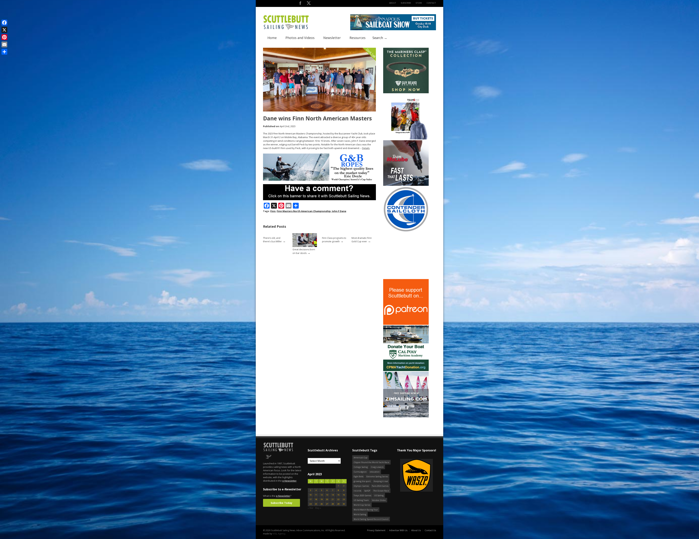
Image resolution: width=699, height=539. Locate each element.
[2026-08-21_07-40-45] (393, 29)
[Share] (4, 51)
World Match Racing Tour (366, 509)
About (392, 2)
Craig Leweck (377, 467)
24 (310, 504)
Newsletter (332, 38)
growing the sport (362, 481)
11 (316, 495)
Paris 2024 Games (380, 486)
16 (344, 495)
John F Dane (339, 211)
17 (310, 499)
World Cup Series (362, 504)
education (375, 471)
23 (344, 499)
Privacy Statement (376, 530)
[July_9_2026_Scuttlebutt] (406, 370)
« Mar (310, 507)
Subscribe (406, 2)
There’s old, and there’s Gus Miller (272, 239)
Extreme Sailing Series (377, 476)
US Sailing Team (361, 500)
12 (322, 495)
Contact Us (430, 530)
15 (338, 495)
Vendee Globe (379, 500)
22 (338, 499)
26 (322, 504)
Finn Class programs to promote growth (334, 239)
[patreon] (406, 324)
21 (333, 499)
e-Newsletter (289, 480)
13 (327, 495)
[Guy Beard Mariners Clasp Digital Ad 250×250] (406, 92)
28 (333, 504)
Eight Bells (358, 476)
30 (344, 504)
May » (318, 507)
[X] (4, 30)
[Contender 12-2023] (406, 231)
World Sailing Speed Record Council (371, 519)
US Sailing (379, 495)
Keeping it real (381, 481)
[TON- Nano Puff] (406, 138)
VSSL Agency (279, 533)
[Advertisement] (406, 255)
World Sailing (360, 514)
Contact (431, 2)
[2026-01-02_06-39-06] (416, 475)
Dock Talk (371, 53)
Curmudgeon (360, 471)
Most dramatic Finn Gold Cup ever (362, 239)
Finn (273, 211)
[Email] (4, 44)
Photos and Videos (300, 38)
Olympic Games (361, 486)
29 (338, 504)
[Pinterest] (4, 37)
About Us (416, 530)
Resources (358, 38)
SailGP (367, 490)
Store (419, 2)
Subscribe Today (281, 503)
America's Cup (360, 457)
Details (366, 148)
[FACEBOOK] (300, 4)
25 (316, 504)
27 (327, 504)
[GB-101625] (319, 179)
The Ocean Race (381, 490)
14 (333, 495)
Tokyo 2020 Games (362, 495)
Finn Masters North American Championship (304, 211)
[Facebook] (4, 22)
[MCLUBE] (406, 185)
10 (310, 495)
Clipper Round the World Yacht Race (371, 462)
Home (272, 38)
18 (316, 499)
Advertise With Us (398, 530)
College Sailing (361, 467)
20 (327, 499)
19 (322, 499)
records (357, 490)
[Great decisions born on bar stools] (305, 246)
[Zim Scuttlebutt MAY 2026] (406, 416)
